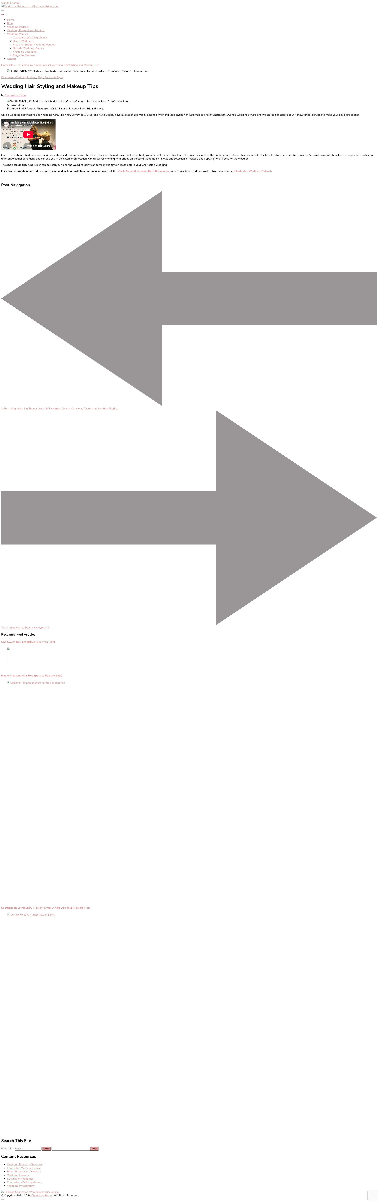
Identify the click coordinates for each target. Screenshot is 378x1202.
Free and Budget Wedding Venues (34, 44)
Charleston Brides (15, 95)
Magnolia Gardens (24, 55)
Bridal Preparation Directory (24, 1171)
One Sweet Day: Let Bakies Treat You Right (28, 642)
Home (10, 20)
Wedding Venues (17, 34)
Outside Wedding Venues (28, 48)
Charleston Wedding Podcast (18, 77)
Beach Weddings (23, 41)
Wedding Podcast (17, 27)
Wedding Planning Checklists (24, 1164)
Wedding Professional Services (26, 30)
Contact (11, 59)
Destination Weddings (20, 1178)
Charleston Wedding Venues (30, 37)
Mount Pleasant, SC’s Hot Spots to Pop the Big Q (31, 675)
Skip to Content (10, 3)
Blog (10, 23)
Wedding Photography (21, 1186)
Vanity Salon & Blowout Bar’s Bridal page (144, 171)
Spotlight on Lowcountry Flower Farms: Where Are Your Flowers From (46, 908)
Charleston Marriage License (24, 1168)
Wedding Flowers (18, 1175)
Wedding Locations (24, 51)
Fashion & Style (53, 77)
